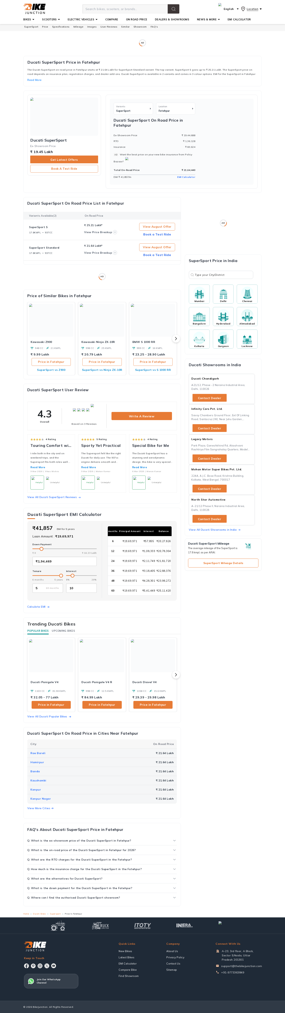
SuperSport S (38, 227)
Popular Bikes (38, 630)
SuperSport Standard (44, 247)
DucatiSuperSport (48, 140)
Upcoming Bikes (63, 630)
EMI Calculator (186, 177)
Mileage (78, 26)
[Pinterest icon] (33, 965)
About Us (172, 951)
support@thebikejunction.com (241, 966)
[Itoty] (142, 925)
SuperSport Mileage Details (223, 563)
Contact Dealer (209, 398)
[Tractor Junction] (58, 925)
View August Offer (157, 226)
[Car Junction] (226, 925)
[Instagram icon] (40, 965)
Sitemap (171, 969)
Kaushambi (38, 780)
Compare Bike (128, 969)
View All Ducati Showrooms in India (213, 529)
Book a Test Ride (64, 168)
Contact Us (173, 963)
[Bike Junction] (34, 9)
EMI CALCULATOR (239, 19)
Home (26, 914)
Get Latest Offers (64, 160)
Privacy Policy (175, 957)
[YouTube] (53, 965)
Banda (35, 771)
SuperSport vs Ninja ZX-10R (102, 370)
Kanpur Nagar (40, 798)
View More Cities (38, 808)
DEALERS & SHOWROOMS (172, 19)
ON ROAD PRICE (136, 19)
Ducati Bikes (39, 914)
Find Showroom (129, 976)
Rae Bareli (37, 753)
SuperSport (31, 26)
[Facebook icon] (26, 965)
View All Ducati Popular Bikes (47, 716)
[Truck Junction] (100, 925)
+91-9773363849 (232, 972)
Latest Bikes (126, 957)
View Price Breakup (98, 232)
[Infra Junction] (184, 925)
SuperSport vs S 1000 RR (153, 370)
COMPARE (111, 19)
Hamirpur (37, 762)
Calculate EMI (36, 606)
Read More (37, 467)
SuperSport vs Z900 (51, 370)
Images (92, 26)
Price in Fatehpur (51, 362)
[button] (173, 9)
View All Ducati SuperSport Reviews (52, 497)
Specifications (61, 26)
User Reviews (108, 26)
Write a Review (141, 416)
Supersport (55, 914)
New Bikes (125, 951)
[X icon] (46, 965)
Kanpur (35, 789)
